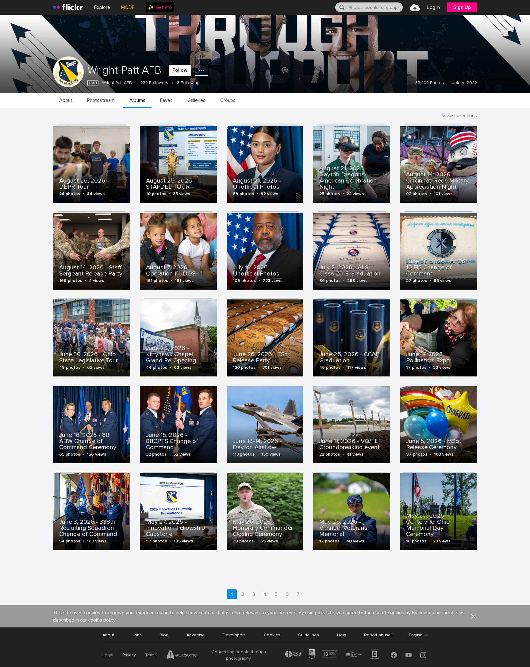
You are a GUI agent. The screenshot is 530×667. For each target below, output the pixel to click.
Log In (433, 7)
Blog (163, 635)
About (108, 635)
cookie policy (101, 620)
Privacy (129, 654)
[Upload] (415, 7)
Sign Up (462, 7)
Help (341, 635)
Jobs (137, 635)
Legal (107, 654)
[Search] (341, 7)
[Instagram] (423, 655)
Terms (151, 654)
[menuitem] (160, 7)
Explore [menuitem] (102, 7)
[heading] (68, 7)
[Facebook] (394, 655)
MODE (128, 7)
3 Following (188, 82)
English (416, 635)
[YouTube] (408, 655)
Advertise (195, 635)
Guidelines (308, 635)
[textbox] (375, 7)
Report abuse (377, 635)
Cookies (272, 635)
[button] (473, 616)
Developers (234, 635)
